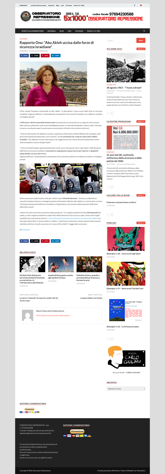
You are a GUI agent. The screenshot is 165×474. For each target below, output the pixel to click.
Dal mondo (23, 39)
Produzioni (110, 152)
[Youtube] (141, 5)
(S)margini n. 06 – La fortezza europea (123, 326)
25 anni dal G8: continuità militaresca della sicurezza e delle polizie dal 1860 (124, 157)
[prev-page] (108, 113)
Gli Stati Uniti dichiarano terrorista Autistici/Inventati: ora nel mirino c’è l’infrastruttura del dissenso (32, 279)
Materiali (51, 5)
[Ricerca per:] (126, 40)
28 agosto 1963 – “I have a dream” (124, 87)
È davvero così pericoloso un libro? (121, 202)
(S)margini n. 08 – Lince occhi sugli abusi (124, 253)
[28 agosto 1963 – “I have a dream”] (126, 67)
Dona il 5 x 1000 (79, 5)
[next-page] (111, 113)
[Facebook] (134, 5)
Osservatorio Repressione (39, 51)
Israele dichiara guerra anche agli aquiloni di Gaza (60, 276)
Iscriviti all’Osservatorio (38, 5)
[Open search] (144, 31)
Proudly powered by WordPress (108, 471)
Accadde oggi (111, 85)
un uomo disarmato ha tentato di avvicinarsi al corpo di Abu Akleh (71, 218)
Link (62, 5)
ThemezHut (141, 471)
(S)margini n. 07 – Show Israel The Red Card (125, 288)
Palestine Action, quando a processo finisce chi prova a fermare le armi (88, 277)
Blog (57, 5)
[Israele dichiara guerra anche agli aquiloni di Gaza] (61, 265)
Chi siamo (69, 5)
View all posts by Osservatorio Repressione (54, 315)
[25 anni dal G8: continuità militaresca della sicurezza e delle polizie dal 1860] (126, 137)
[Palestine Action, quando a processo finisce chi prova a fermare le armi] (89, 265)
